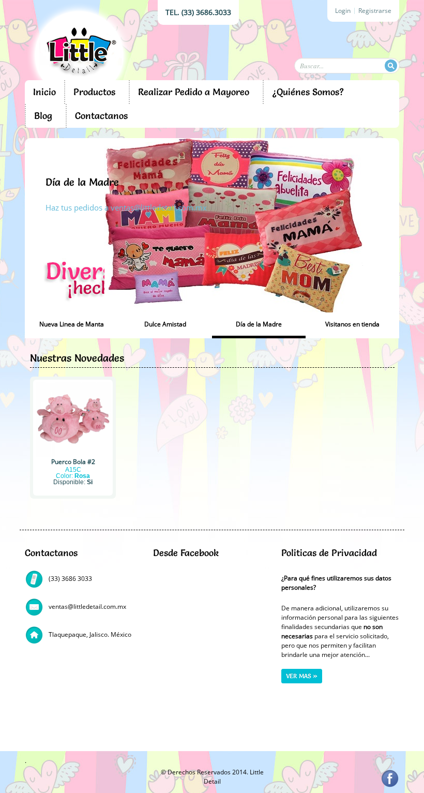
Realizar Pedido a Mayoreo (193, 92)
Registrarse (374, 11)
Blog (43, 116)
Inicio (44, 92)
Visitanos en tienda (90, 182)
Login (343, 11)
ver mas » (301, 676)
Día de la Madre (259, 324)
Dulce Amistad (165, 324)
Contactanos (101, 116)
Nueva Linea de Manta (71, 324)
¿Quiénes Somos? (308, 92)
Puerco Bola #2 (73, 461)
